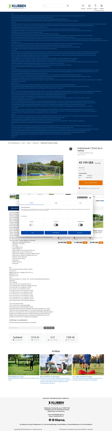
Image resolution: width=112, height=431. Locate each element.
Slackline (91, 53)
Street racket (42, 127)
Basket (13, 17)
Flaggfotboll (44, 130)
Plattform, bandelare (29, 121)
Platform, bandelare (16, 117)
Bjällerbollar (34, 55)
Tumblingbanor (93, 40)
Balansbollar (24, 71)
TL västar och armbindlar (50, 112)
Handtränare (37, 88)
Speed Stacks (81, 15)
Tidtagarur (91, 38)
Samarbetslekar (78, 52)
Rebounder (71, 24)
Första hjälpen (15, 27)
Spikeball (96, 52)
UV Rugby (61, 121)
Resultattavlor (43, 37)
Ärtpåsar (40, 32)
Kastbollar (63, 19)
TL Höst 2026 (14, 111)
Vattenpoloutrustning (47, 122)
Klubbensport (16, 143)
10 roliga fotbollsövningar (21, 130)
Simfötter (53, 101)
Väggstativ (77, 29)
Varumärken (14, 135)
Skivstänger (67, 70)
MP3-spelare (72, 38)
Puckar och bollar (51, 47)
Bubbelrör (31, 65)
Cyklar (13, 57)
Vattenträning (15, 106)
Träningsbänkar (40, 79)
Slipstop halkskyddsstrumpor (47, 134)
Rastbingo (82, 125)
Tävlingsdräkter (32, 93)
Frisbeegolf (58, 129)
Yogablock (89, 79)
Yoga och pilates (77, 75)
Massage (13, 86)
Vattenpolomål (81, 104)
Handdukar (32, 102)
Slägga (71, 25)
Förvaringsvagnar (62, 29)
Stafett (82, 25)
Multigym (17, 79)
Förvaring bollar (20, 29)
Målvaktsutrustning (64, 24)
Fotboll (13, 24)
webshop (71, 429)
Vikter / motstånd (88, 106)
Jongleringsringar (61, 58)
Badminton (54, 43)
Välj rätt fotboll (86, 130)
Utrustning (48, 121)
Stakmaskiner (34, 76)
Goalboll (63, 129)
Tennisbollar (58, 20)
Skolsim (27, 99)
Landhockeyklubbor (42, 47)
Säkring (40, 60)
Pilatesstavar (18, 78)
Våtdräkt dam (73, 102)
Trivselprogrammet (39, 112)
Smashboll (25, 127)
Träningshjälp (102, 24)
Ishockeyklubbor (26, 47)
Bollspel (23, 104)
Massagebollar (20, 86)
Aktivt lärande (15, 53)
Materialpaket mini (23, 111)
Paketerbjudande (31, 66)
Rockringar (60, 30)
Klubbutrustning (61, 94)
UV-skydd (54, 91)
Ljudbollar (76, 55)
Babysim (22, 99)
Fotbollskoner (38, 24)
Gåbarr (31, 84)
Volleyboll (13, 48)
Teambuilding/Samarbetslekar (19, 52)
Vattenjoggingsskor (69, 106)
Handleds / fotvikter (94, 70)
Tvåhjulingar (45, 57)
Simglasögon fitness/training (48, 98)
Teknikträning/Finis (79, 101)
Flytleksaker (38, 104)
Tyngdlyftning (35, 70)
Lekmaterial (50, 60)
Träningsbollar (62, 75)
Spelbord (96, 61)
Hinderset (39, 35)
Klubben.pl (89, 424)
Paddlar (49, 101)
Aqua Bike (21, 106)
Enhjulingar (80, 53)
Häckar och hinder (29, 45)
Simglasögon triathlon (84, 98)
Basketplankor (37, 17)
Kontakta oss (65, 398)
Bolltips (44, 129)
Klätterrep (29, 60)
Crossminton (66, 43)
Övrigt (50, 38)
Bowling (77, 61)
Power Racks (23, 79)
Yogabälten (99, 79)
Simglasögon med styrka (72, 98)
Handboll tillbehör (28, 34)
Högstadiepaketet (92, 111)
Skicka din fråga (49, 328)
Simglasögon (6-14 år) (24, 98)
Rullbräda (86, 86)
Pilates (13, 78)
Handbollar (58, 19)
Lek (80, 109)
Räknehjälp (49, 94)
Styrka (13, 79)
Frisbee (52, 15)
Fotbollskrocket (51, 130)
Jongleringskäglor (52, 58)
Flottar (33, 104)
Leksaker (44, 63)
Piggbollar (27, 20)
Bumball (27, 125)
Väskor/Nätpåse (46, 102)
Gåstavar (31, 88)
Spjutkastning (77, 25)
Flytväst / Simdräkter (47, 91)
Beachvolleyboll (20, 48)
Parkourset (18, 43)
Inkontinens (57, 106)
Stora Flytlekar (51, 104)
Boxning (53, 129)
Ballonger (23, 55)
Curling (88, 61)
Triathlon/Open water (55, 102)
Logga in (95, 6)
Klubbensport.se (38, 424)
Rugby (76, 15)
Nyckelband (37, 119)
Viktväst (44, 70)
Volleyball (96, 129)
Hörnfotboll (79, 130)
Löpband (55, 76)
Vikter (67, 75)
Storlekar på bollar (50, 20)
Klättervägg (34, 43)
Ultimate (92, 129)
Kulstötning (52, 25)
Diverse (20, 53)
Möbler (22, 121)
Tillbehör (51, 17)
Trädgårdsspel (15, 63)
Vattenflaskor (38, 102)
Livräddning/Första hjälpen (18, 96)
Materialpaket (31, 111)
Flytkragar (80, 93)
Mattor (48, 30)
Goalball (48, 52)
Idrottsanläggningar (16, 37)
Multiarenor (32, 37)
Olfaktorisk (41, 65)
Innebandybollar (21, 38)
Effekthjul (36, 65)
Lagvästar (39, 45)
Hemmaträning (15, 73)
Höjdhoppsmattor (33, 40)
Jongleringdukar (27, 58)
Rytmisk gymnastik (76, 30)
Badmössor (26, 101)
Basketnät (31, 17)
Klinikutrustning (15, 84)
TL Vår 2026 (38, 111)
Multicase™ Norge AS (87, 429)
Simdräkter (75, 93)
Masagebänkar (31, 27)
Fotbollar (45, 19)
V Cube (72, 58)
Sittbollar (48, 88)
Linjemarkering (71, 37)
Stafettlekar (36, 127)
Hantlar (23, 70)
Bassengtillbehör (15, 121)
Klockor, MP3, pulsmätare (62, 38)
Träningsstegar (62, 45)
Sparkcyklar (33, 57)
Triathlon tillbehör (65, 102)
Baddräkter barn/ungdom (43, 93)
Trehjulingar (39, 57)
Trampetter (20, 32)
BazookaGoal (31, 130)
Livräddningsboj (58, 96)
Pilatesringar (31, 78)
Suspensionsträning (77, 71)
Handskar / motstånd (48, 106)
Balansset (23, 43)
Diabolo (19, 58)
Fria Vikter (48, 70)
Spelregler (75, 132)
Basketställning (45, 17)
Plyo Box (57, 71)
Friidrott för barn (31, 25)
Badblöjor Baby (27, 91)
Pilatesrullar (25, 78)
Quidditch (76, 125)
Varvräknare (85, 38)
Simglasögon (14, 98)
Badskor (52, 93)
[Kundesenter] (89, 6)
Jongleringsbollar (65, 55)
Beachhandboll (20, 34)
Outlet (13, 137)
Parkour (52, 30)
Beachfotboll (18, 24)
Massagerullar (27, 86)
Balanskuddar (31, 71)
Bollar (20, 35)
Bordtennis (60, 43)
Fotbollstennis (73, 130)
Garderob (13, 119)
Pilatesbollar (37, 78)
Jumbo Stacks (60, 125)
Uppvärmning (64, 127)
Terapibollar (65, 20)
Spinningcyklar (49, 76)
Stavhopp (86, 25)
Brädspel (82, 61)
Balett (31, 30)
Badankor (18, 104)
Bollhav (19, 61)
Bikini (27, 93)
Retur (59, 398)
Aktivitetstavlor (21, 65)
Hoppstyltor (86, 53)
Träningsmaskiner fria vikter (51, 79)
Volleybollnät (44, 48)
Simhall (13, 114)
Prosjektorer (47, 65)
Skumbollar (33, 20)
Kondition (13, 76)
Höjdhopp (41, 25)
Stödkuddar (36, 84)
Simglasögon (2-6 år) (35, 98)
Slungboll (38, 20)
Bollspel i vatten (24, 116)
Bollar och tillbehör (16, 19)
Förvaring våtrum (46, 29)
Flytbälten (91, 93)
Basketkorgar (24, 17)
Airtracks (19, 30)
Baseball (38, 15)
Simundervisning (15, 99)
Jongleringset (43, 58)
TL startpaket (67, 111)
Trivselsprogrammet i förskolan (79, 111)
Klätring (62, 15)
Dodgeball (29, 19)
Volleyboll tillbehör (52, 48)
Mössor (62, 104)
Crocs (27, 102)
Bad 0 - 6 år (14, 91)
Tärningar (50, 53)
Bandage (21, 27)
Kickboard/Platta (36, 101)
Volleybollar (75, 20)
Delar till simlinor (39, 117)
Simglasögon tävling (61, 98)
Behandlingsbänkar (24, 84)
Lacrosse (66, 15)
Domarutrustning (25, 24)
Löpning (63, 25)
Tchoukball (87, 129)
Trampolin (26, 32)
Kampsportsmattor (43, 40)
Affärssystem (63, 429)
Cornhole (32, 125)
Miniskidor (24, 66)
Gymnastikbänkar (32, 35)
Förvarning (25, 35)
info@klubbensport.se (58, 414)
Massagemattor (35, 86)
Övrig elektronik (98, 38)
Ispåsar (25, 27)
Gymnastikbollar (51, 19)
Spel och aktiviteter (65, 61)
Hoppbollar (58, 55)
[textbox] (26, 328)
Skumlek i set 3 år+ (55, 61)
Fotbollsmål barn (65, 130)
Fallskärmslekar (43, 125)
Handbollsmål (41, 34)
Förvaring (13, 29)
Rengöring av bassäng (40, 121)
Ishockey (19, 66)
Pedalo (82, 86)
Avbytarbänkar (25, 37)
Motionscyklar (27, 76)
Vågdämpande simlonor (59, 117)
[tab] (14, 208)
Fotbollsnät (50, 24)
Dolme (30, 101)
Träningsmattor (85, 40)
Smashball (43, 20)
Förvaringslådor (54, 29)
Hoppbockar (38, 30)
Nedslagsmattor (57, 40)
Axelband (22, 45)
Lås (33, 119)
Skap (41, 119)
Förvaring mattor (28, 29)
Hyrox (62, 134)
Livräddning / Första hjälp (70, 116)
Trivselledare (14, 107)
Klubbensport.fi (76, 424)
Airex (60, 134)
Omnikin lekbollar (63, 52)
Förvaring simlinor (48, 117)
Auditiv (26, 65)
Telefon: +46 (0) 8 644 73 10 (56, 416)
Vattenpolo (57, 104)
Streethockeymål (71, 47)
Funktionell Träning (16, 71)
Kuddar (45, 84)
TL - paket (20, 109)
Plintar (55, 30)
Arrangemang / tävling (21, 25)
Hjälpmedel (79, 116)
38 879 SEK (89, 177)
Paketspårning (54, 398)
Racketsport (48, 43)
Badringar (69, 93)
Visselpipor (69, 45)
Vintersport (14, 47)
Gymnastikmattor (24, 40)
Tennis (80, 43)
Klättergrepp (19, 60)
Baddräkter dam (21, 93)
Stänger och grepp (31, 79)
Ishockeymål (34, 47)
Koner (47, 35)
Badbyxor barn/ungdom (81, 91)
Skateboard (27, 57)
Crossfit (13, 70)
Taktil (61, 65)
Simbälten (86, 93)
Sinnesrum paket (55, 65)
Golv (20, 81)
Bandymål (19, 47)
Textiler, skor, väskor (16, 102)
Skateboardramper (52, 37)
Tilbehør (78, 47)
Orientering (71, 15)
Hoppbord (43, 30)
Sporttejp (44, 27)
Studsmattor (55, 63)
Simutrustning (15, 101)
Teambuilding (49, 127)
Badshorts (90, 91)
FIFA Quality (38, 130)
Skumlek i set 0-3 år (45, 61)
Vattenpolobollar (73, 104)
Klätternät (28, 43)
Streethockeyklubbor (61, 47)
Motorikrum (14, 61)
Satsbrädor (84, 30)
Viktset (62, 70)
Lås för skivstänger (75, 70)
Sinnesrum (14, 65)
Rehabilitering (14, 83)
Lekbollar (15, 20)
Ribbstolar (80, 35)
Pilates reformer (45, 78)
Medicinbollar (21, 20)
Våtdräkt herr (80, 102)
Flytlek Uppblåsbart (42, 116)
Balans (64, 53)
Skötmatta (60, 91)
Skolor (13, 132)
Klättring (13, 60)
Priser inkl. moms (99, 10)
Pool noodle (44, 104)
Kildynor (41, 84)
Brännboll (37, 52)
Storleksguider (34, 132)
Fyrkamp (49, 125)
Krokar (30, 119)
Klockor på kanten (29, 94)
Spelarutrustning (84, 24)
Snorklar (58, 101)
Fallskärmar (43, 52)
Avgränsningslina (30, 117)
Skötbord (44, 119)
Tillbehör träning (15, 45)
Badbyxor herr (71, 91)
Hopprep (44, 35)
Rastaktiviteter (18, 132)
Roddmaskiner (41, 76)
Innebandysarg (45, 38)
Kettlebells (18, 70)
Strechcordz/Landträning (67, 101)
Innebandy (14, 38)
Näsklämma (44, 101)
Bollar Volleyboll (28, 48)
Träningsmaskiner (51, 84)
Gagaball (54, 125)
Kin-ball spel (71, 125)
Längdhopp (58, 25)
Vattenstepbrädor (78, 106)
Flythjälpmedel (57, 93)
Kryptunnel (32, 61)
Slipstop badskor (19, 134)
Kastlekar (30, 53)
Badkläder (40, 132)
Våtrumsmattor (101, 40)
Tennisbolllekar (57, 127)
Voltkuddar (35, 32)
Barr (34, 30)
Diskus (37, 25)
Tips (12, 124)
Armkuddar (20, 91)
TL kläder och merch (16, 112)
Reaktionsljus (62, 71)
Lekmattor (50, 40)
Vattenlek (55, 53)
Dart (45, 15)
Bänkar (18, 119)
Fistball (34, 19)
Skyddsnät (77, 24)
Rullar (78, 79)
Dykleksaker (28, 104)
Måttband (67, 25)
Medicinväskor (38, 27)
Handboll (13, 34)
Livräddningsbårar (29, 96)
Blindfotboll (40, 55)
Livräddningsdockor (39, 96)
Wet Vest (70, 132)
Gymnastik (14, 30)
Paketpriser (73, 35)
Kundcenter (46, 398)
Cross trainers (19, 76)
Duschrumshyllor (24, 119)
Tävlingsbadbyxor (97, 91)
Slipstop (66, 132)
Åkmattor (44, 66)
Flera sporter (14, 15)
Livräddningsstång (49, 96)
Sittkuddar (53, 88)
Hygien (13, 116)
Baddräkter (34, 91)
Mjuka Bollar (82, 55)
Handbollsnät (48, 34)
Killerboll (66, 125)
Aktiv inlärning (39, 109)
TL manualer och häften (29, 109)
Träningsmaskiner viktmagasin (66, 79)
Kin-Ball (20, 15)
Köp (91, 182)
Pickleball (72, 43)
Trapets (31, 32)
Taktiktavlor (92, 24)
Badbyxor (34, 15)
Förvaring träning (37, 29)
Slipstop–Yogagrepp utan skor (32, 134)
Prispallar (37, 37)
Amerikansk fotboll (27, 15)
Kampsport (57, 15)
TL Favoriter (61, 111)
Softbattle (84, 52)
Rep (77, 35)
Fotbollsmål (45, 24)
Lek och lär (14, 50)
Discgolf (48, 15)
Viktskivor (57, 70)
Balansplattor (38, 71)
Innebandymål (38, 38)
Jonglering (14, 58)
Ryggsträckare (43, 86)
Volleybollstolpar (36, 48)
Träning (13, 68)
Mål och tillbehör (68, 121)
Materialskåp (70, 29)
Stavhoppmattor (65, 40)
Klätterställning (25, 61)
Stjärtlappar (39, 66)
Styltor (95, 53)
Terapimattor (73, 40)
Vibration (64, 65)
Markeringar (63, 35)
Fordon (22, 57)
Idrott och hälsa (15, 35)
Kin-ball (54, 38)
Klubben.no (64, 424)
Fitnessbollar (39, 19)
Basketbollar (18, 17)
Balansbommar (25, 30)
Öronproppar (91, 101)
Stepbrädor (69, 71)
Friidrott (13, 25)
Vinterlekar (14, 66)
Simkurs (31, 99)
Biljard (42, 15)
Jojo (22, 58)
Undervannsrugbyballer (79, 121)
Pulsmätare (79, 38)
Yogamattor (83, 79)
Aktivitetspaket (31, 52)
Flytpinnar (35, 106)
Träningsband (86, 71)
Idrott (12, 14)
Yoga (75, 79)
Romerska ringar (67, 30)
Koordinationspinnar (54, 35)
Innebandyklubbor (29, 38)
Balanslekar (69, 53)
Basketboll (28, 55)
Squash (76, 43)
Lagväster (56, 24)
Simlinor (24, 117)
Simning (13, 89)
